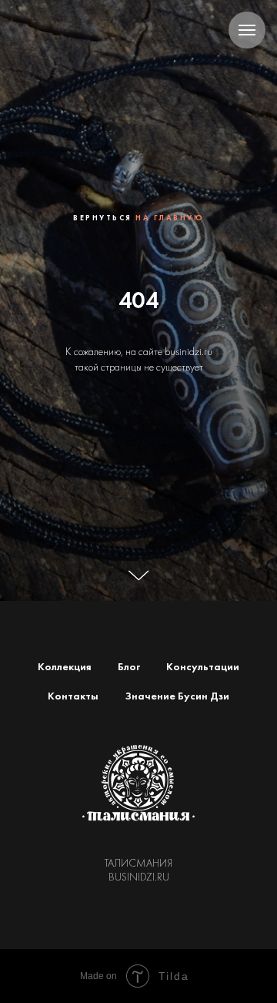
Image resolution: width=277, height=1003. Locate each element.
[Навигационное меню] (247, 30)
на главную (169, 419)
